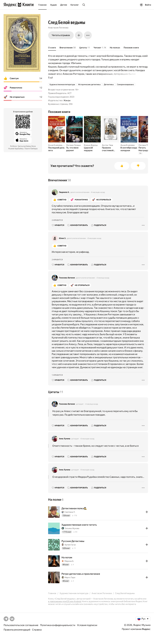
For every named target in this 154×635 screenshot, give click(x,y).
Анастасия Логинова (58, 27)
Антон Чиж (107, 145)
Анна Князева (55, 145)
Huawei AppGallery (15, 149)
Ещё (50, 77)
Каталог (75, 5)
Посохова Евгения (67, 278)
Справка (37, 629)
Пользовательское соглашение (21, 625)
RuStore (13, 146)
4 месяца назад (91, 404)
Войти (148, 5)
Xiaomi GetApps (31, 149)
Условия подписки (87, 625)
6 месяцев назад (98, 192)
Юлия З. (62, 238)
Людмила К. (64, 192)
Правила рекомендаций (17, 629)
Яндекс (146, 629)
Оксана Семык (73, 145)
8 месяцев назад (94, 238)
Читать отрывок (61, 35)
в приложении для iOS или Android (64, 601)
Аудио (53, 5)
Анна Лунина (64, 439)
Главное (42, 5)
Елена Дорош (91, 145)
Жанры (67, 100)
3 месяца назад (103, 278)
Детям (63, 5)
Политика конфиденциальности (57, 625)
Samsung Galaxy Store (27, 146)
